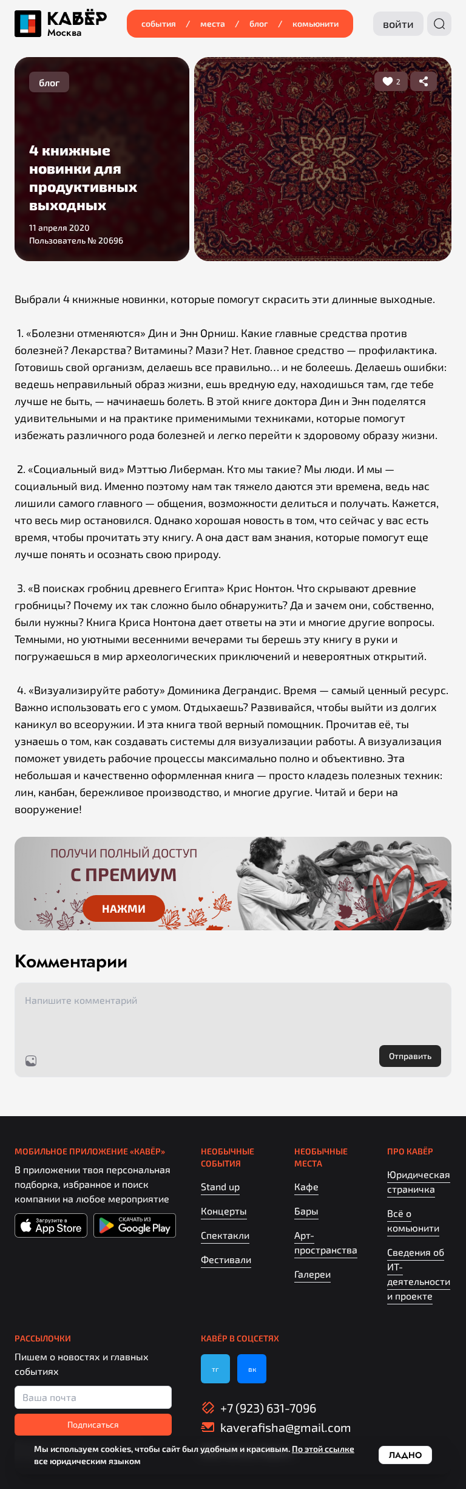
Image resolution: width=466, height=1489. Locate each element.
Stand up (220, 1186)
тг (215, 1369)
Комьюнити (315, 23)
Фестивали (226, 1259)
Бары (306, 1210)
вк (252, 1369)
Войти (398, 23)
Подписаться (93, 1424)
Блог (258, 23)
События (158, 23)
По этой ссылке (323, 1448)
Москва (64, 33)
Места (212, 23)
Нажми (124, 908)
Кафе (306, 1186)
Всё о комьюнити (413, 1220)
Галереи (312, 1273)
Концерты (224, 1210)
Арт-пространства (325, 1242)
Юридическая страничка (418, 1181)
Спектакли (225, 1235)
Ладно (405, 1455)
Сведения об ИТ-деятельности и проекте (418, 1273)
